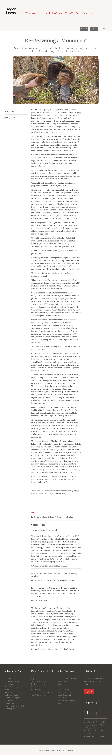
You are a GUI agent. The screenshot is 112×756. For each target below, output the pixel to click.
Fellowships (9, 692)
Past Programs (10, 709)
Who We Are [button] (72, 13)
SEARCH (103, 29)
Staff (59, 687)
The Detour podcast (38, 684)
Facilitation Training (11, 695)
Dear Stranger (10, 684)
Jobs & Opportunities (65, 695)
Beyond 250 (9, 703)
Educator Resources (38, 689)
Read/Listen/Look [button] (52, 13)
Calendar (88, 13)
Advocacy (61, 684)
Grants (7, 689)
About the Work (63, 681)
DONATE (94, 29)
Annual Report (63, 703)
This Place (34, 687)
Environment (36, 517)
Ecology (70, 517)
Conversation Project (12, 681)
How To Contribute (38, 695)
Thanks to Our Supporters (67, 700)
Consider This (10, 678)
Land (45, 517)
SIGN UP (84, 29)
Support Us (62, 698)
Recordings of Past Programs (42, 692)
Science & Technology (57, 517)
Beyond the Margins (38, 681)
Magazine (34, 678)
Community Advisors (65, 692)
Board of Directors (64, 689)
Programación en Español (14, 706)
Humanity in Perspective (14, 687)
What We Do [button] (32, 13)
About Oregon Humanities (67, 678)
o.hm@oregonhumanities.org (96, 736)
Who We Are (66, 671)
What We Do (13, 671)
